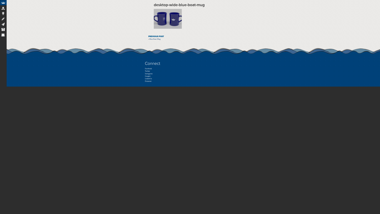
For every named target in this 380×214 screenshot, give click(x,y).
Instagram (149, 74)
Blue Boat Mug (155, 39)
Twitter (147, 71)
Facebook (148, 69)
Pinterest (148, 81)
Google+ (148, 76)
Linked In (148, 79)
